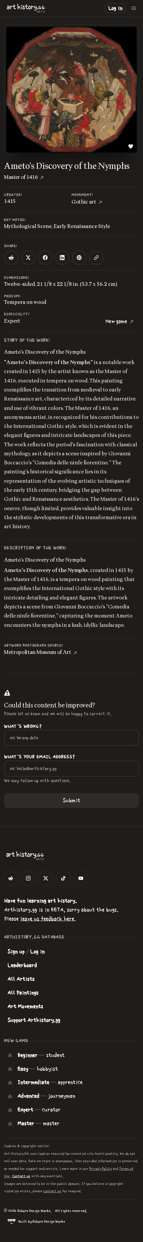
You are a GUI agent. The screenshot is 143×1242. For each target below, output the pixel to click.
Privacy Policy (100, 1168)
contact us (52, 1191)
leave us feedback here (47, 918)
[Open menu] (133, 8)
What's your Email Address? (39, 757)
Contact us (21, 1176)
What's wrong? (23, 726)
